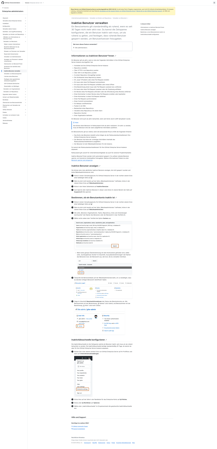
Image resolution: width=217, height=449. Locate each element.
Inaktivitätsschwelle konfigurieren (88, 340)
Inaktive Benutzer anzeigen (84, 166)
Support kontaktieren (79, 428)
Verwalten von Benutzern (120, 18)
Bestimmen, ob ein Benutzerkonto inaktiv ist (93, 197)
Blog (133, 442)
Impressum (87, 442)
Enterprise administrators (12, 11)
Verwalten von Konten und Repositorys (100, 18)
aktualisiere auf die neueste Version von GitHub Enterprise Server (118, 11)
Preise (113, 442)
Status (108, 442)
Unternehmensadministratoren (79, 18)
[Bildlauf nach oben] (213, 445)
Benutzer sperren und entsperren (81, 160)
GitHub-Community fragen (80, 426)
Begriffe (94, 442)
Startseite (6, 7)
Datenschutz (101, 442)
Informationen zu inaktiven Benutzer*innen (92, 56)
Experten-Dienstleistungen (123, 442)
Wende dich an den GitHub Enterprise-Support (149, 11)
